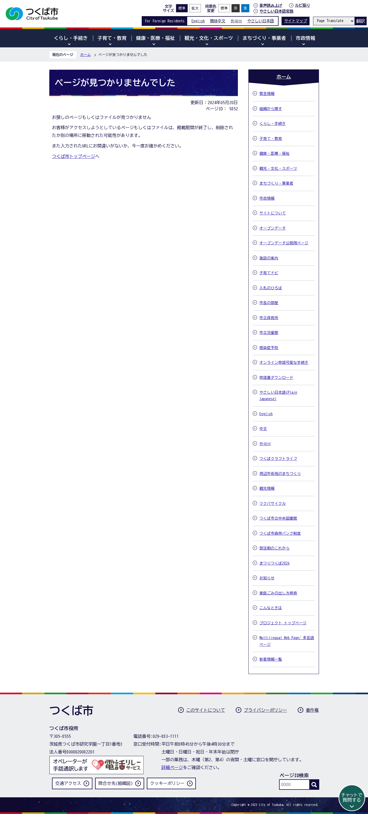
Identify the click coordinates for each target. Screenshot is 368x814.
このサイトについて (205, 710)
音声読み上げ (270, 5)
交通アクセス (68, 783)
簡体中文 (217, 21)
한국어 (236, 21)
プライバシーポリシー (265, 710)
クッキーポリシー (167, 783)
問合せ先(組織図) (115, 783)
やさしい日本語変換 (276, 11)
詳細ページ (172, 767)
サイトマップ (295, 21)
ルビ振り (302, 5)
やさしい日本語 (260, 21)
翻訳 (360, 21)
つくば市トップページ (73, 156)
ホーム (85, 55)
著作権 (312, 710)
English (198, 21)
